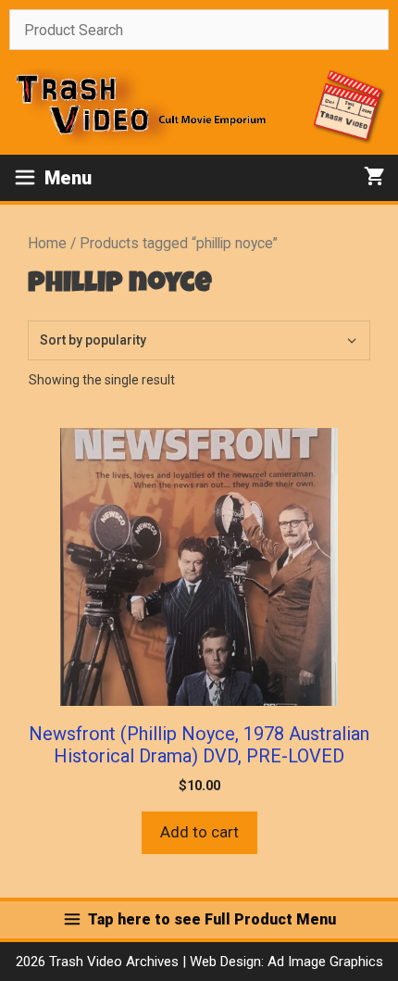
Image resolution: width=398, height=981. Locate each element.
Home (47, 243)
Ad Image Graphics (323, 961)
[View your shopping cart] (374, 178)
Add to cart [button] (199, 832)
